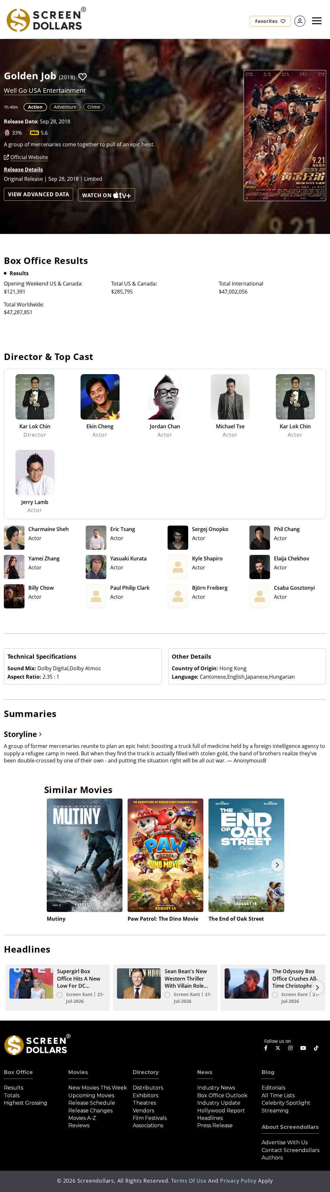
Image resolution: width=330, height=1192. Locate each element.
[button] (82, 76)
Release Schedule (91, 1103)
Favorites (267, 21)
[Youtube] (303, 1047)
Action (35, 107)
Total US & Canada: (134, 283)
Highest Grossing (25, 1103)
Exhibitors (145, 1095)
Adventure (65, 107)
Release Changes (90, 1111)
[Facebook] (265, 1047)
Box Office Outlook (222, 1095)
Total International (241, 283)
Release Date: (21, 121)
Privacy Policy (238, 1180)
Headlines (210, 1118)
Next (277, 864)
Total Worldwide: (24, 304)
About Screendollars (290, 1127)
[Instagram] (290, 1047)
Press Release (215, 1125)
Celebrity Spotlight (286, 1103)
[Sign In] (300, 21)
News (204, 1072)
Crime (93, 107)
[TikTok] (316, 1047)
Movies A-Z (82, 1118)
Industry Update (218, 1103)
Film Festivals (150, 1118)
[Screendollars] (45, 19)
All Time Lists (278, 1095)
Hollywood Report (221, 1111)
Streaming (275, 1111)
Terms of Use (189, 1180)
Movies (78, 1072)
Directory (146, 1072)
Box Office (18, 1072)
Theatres (144, 1103)
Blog (268, 1072)
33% (17, 132)
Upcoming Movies (91, 1095)
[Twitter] (277, 1047)
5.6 (44, 132)
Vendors (143, 1111)
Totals (11, 1095)
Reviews (78, 1125)
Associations (148, 1125)
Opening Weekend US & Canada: (43, 283)
